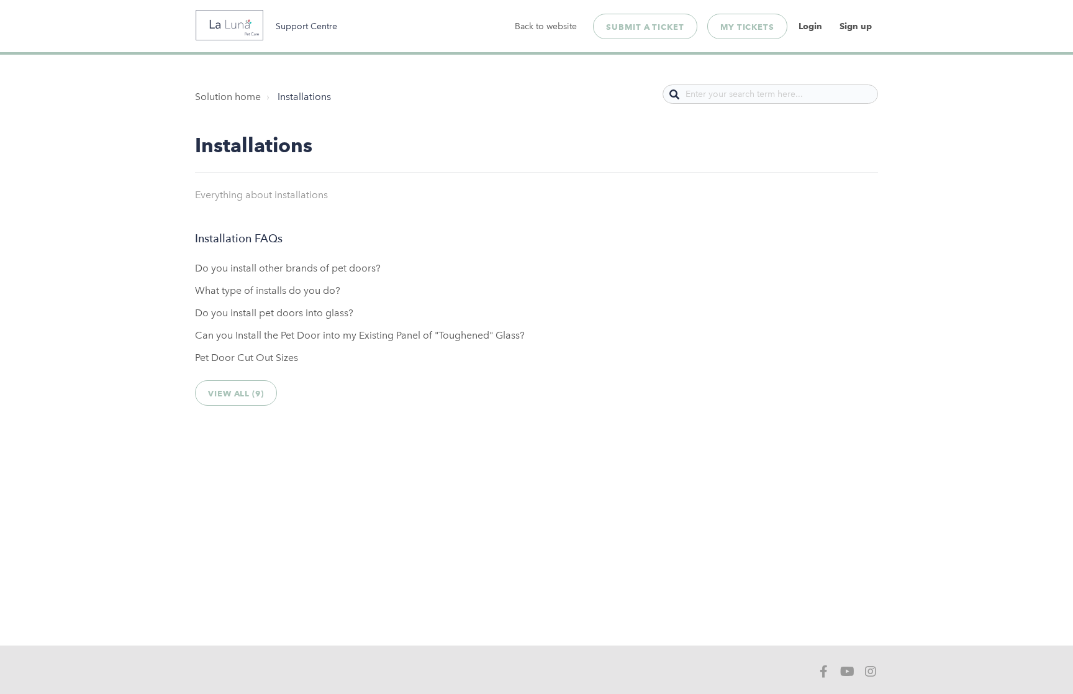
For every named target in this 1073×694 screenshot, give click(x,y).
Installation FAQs (239, 238)
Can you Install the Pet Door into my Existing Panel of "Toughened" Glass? (360, 335)
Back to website (546, 26)
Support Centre (306, 26)
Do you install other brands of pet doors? (288, 268)
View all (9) (236, 393)
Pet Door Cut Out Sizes (246, 357)
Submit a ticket (645, 27)
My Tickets (747, 27)
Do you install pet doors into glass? (274, 313)
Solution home (228, 97)
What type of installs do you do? (267, 290)
